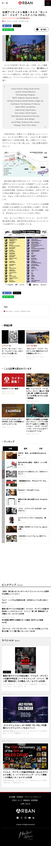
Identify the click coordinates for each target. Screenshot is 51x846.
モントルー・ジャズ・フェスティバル (16, 21)
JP (3, 3)
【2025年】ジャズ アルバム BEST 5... (32, 536)
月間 (40, 449)
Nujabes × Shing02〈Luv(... (29, 490)
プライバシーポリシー (32, 797)
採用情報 (34, 800)
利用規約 (20, 797)
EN (7, 3)
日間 (10, 449)
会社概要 (12, 797)
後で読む (44, 29)
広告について (17, 800)
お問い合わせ (25, 804)
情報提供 (26, 800)
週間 (25, 449)
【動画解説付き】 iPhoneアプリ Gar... (33, 481)
